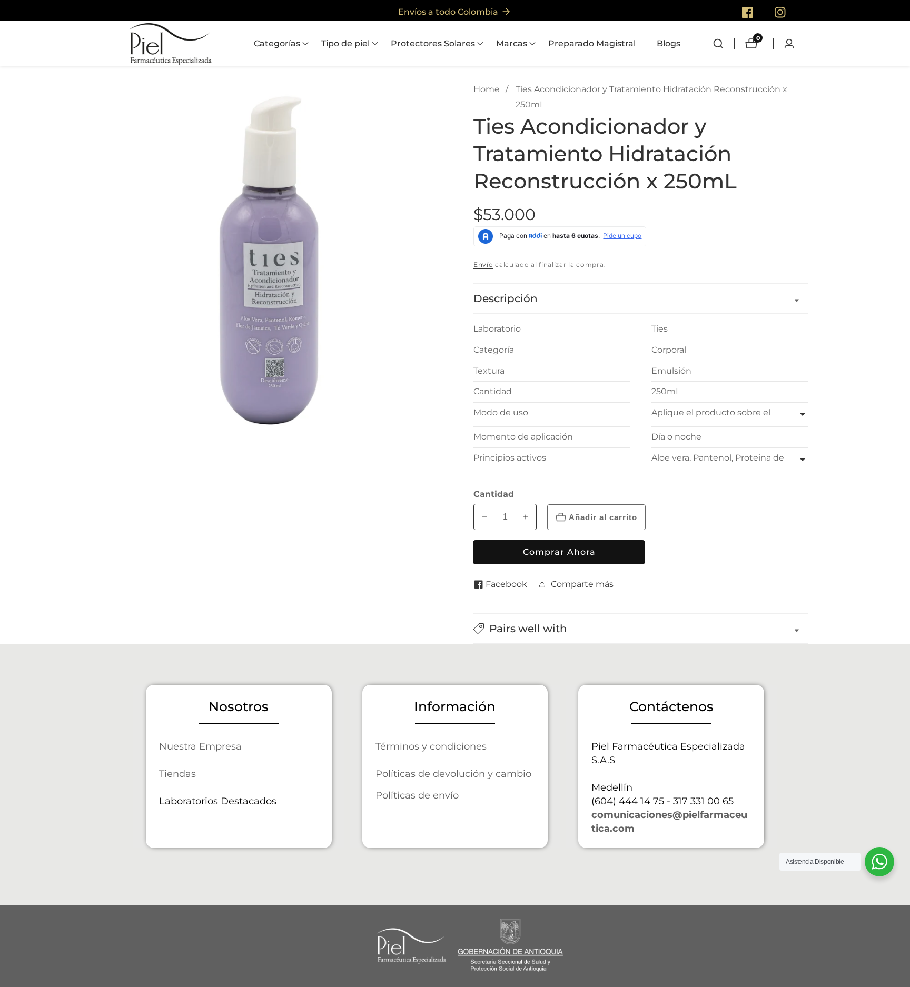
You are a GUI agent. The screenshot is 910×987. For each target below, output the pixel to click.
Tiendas (177, 773)
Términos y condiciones (431, 746)
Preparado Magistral (592, 43)
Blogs (668, 43)
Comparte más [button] (582, 584)
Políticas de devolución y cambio (453, 773)
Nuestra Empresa (200, 746)
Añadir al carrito (603, 517)
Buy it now (559, 552)
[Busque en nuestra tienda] (723, 43)
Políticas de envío (417, 795)
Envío (483, 264)
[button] (277, 43)
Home (486, 89)
